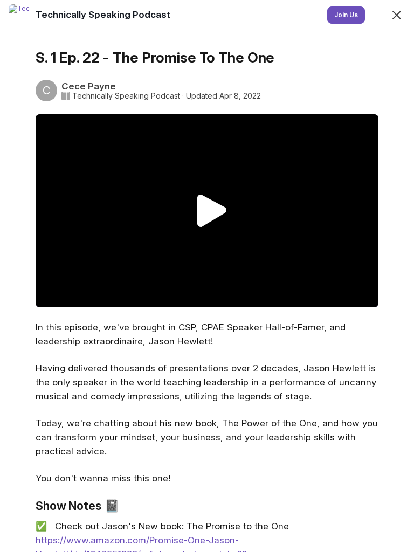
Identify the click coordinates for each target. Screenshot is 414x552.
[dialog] (207, 276)
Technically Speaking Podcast (126, 96)
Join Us (346, 15)
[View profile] (19, 15)
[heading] (104, 14)
